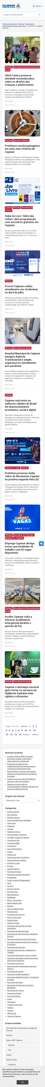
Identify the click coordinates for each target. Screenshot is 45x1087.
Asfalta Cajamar (13, 818)
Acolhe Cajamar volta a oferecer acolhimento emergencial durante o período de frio (18, 621)
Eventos (10, 866)
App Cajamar (12, 815)
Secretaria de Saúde (15, 982)
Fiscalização (11, 877)
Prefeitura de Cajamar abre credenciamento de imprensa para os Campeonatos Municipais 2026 (21, 766)
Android (11, 1045)
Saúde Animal (12, 920)
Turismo (10, 1010)
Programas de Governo (16, 915)
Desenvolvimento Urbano (16, 860)
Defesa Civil (11, 855)
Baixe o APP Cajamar (14, 1040)
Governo (10, 886)
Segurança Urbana (14, 993)
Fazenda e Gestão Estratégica (18, 875)
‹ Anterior (23, 726)
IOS (9, 1050)
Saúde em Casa (13, 923)
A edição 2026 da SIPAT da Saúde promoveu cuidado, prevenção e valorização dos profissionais (20, 759)
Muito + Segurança (14, 900)
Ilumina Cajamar (13, 889)
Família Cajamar (13, 869)
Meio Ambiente (13, 895)
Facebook (12, 1065)
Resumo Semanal (14, 917)
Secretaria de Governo (15, 963)
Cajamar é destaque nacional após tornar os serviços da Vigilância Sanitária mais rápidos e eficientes (22, 692)
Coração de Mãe (13, 843)
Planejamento (12, 912)
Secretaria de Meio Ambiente (18, 974)
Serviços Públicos (13, 996)
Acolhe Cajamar (13, 812)
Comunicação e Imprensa (17, 835)
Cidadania (11, 826)
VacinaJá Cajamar (14, 1016)
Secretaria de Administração (18, 931)
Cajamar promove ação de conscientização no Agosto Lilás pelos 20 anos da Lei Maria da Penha (22, 786)
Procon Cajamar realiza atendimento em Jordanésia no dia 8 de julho (21, 289)
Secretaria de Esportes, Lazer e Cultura (22, 955)
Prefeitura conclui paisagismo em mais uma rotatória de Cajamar (22, 149)
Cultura (10, 852)
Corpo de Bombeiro (14, 849)
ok (22, 1082)
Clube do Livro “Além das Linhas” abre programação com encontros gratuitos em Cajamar (21, 221)
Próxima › (26, 735)
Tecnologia (11, 1002)
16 (20, 734)
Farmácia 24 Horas (14, 872)
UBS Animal (11, 1013)
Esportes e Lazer (13, 863)
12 (34, 730)
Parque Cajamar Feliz (15, 909)
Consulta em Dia (13, 840)
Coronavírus (11, 846)
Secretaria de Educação (16, 947)
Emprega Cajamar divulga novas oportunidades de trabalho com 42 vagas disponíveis (19, 548)
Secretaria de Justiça (15, 971)
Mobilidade (11, 897)
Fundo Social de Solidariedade (18, 880)
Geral (9, 883)
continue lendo (9, 105)
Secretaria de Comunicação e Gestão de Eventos (21, 1029)
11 (30, 730)
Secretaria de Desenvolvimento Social (21, 939)
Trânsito (10, 1008)
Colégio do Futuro (13, 832)
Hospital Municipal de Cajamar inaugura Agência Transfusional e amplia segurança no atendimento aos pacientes (22, 359)
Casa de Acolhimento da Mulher (19, 820)
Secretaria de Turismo (15, 990)
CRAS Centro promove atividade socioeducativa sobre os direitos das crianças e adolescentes (19, 80)
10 (25, 730)
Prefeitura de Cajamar (11, 6)
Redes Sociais (11, 1060)
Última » (35, 735)
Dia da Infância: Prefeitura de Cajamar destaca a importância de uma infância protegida (22, 774)
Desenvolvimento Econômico (18, 857)
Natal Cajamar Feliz (14, 903)
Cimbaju (10, 829)
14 (11, 734)
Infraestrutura (12, 892)
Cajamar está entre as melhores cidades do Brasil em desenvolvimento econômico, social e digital (20, 405)
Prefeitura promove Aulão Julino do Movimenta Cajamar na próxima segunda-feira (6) (22, 476)
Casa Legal (11, 823)
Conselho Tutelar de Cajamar (18, 838)
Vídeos (9, 1055)
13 (7, 734)
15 (15, 734)
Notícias (21, 24)
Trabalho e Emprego (15, 1005)
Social (9, 999)
